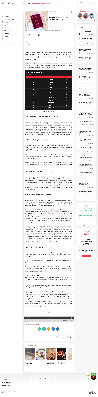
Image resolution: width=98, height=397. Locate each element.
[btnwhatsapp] (39, 329)
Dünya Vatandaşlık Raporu (58, 209)
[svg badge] (93, 376)
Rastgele (87, 225)
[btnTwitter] (44, 329)
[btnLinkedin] (57, 329)
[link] (12, 16)
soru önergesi (68, 292)
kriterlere (51, 124)
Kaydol (86, 256)
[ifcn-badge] (88, 376)
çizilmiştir (29, 256)
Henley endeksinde (53, 147)
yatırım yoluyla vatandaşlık (48, 228)
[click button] (91, 2)
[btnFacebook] (53, 329)
